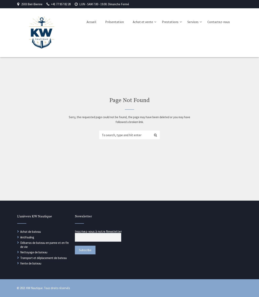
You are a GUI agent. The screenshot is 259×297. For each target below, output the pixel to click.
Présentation (114, 22)
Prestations (170, 22)
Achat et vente (143, 22)
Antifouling (27, 237)
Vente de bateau (30, 263)
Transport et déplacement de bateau (43, 258)
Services (192, 22)
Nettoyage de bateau (33, 252)
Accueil (91, 22)
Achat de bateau (30, 232)
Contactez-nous (218, 22)
